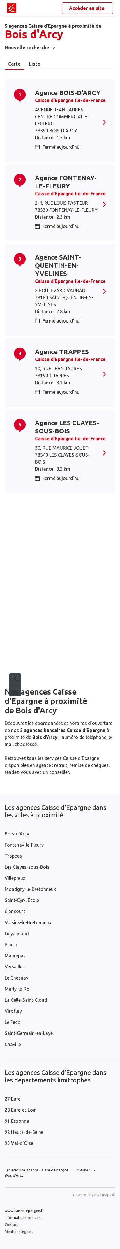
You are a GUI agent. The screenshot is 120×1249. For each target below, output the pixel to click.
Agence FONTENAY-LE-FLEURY (66, 182)
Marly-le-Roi (18, 989)
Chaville (13, 1044)
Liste (34, 63)
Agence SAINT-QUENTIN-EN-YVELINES (58, 265)
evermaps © (104, 1195)
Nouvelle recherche (27, 47)
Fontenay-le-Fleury (24, 844)
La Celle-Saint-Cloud (26, 1000)
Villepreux (15, 878)
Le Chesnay (16, 977)
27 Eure (12, 1098)
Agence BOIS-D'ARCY (67, 92)
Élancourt (15, 911)
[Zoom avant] (15, 679)
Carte (14, 63)
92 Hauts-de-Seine (24, 1132)
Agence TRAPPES (62, 351)
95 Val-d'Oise (19, 1143)
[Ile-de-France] (11, 8)
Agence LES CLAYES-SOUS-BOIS (67, 427)
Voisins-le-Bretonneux (28, 922)
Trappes (13, 856)
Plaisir (11, 944)
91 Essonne (17, 1121)
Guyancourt (17, 933)
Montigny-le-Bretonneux (30, 889)
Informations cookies (22, 1217)
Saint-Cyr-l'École (22, 900)
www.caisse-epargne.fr (24, 1210)
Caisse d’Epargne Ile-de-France (70, 100)
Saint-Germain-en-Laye (29, 1033)
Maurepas (15, 955)
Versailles (15, 966)
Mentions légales (19, 1231)
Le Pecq (12, 1022)
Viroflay (13, 1011)
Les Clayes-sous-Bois (27, 867)
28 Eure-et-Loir (20, 1110)
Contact (11, 1224)
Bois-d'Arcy (17, 833)
